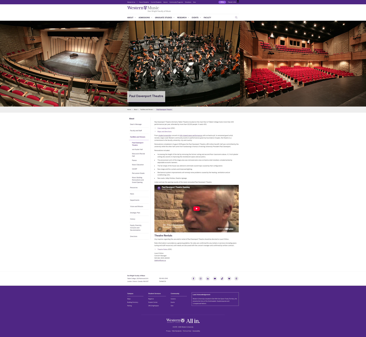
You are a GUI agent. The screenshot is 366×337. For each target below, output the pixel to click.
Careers (173, 299)
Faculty (207, 18)
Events (195, 18)
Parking (129, 306)
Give (194, 2)
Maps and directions (164, 132)
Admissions (144, 18)
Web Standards (176, 331)
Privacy (168, 331)
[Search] (236, 17)
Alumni (165, 2)
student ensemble (164, 135)
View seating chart (164, 128)
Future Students (144, 2)
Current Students (156, 2)
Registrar (151, 299)
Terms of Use (187, 331)
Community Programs (176, 2)
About (130, 18)
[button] (238, 1)
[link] (139, 118)
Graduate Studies (163, 18)
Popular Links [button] (232, 2)
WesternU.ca (131, 2)
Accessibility (196, 331)
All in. (222, 2)
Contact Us (162, 281)
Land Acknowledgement (201, 295)
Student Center (153, 302)
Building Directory (132, 302)
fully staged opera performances (191, 135)
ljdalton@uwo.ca (160, 260)
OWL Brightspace (153, 306)
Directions (188, 2)
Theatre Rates (162, 249)
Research (182, 18)
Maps (129, 299)
